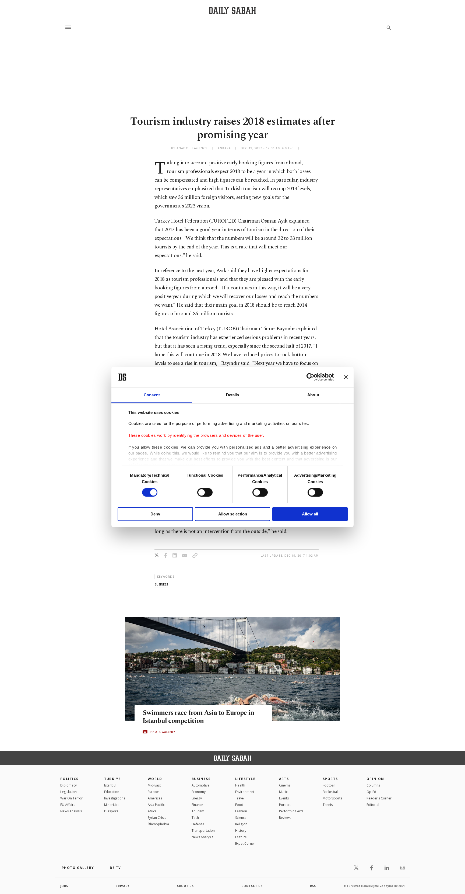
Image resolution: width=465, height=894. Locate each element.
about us (185, 886)
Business (201, 779)
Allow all (310, 514)
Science (240, 817)
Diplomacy (68, 785)
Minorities (111, 804)
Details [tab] (232, 395)
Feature (241, 837)
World (155, 779)
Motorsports (332, 798)
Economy (199, 791)
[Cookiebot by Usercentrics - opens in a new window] (310, 377)
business (161, 584)
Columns (373, 785)
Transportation (203, 830)
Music (283, 791)
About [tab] (313, 395)
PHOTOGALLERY (162, 732)
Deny (155, 514)
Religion (241, 824)
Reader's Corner (379, 798)
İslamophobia (158, 824)
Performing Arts (291, 811)
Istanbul (110, 785)
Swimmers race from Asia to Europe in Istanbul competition (198, 717)
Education (111, 791)
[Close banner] (346, 377)
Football (329, 785)
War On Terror (71, 798)
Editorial (373, 804)
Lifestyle (245, 779)
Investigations (114, 798)
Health (240, 785)
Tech (195, 817)
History (240, 830)
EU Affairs (67, 804)
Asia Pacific (156, 804)
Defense (198, 824)
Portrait (285, 804)
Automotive (200, 785)
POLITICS (69, 779)
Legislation (68, 791)
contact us (252, 886)
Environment (244, 791)
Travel (240, 798)
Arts (284, 779)
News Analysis (71, 811)
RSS (313, 886)
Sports (330, 779)
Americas (155, 798)
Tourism (198, 811)
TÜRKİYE (112, 779)
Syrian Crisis (157, 817)
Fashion (241, 811)
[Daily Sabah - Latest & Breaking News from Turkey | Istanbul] (232, 10)
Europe (153, 791)
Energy (197, 798)
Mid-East (154, 785)
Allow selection (232, 514)
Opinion (375, 779)
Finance (197, 804)
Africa (152, 811)
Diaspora (111, 811)
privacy (122, 886)
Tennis (328, 804)
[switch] (205, 492)
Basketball (331, 791)
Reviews (285, 817)
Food (239, 804)
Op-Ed (371, 791)
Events (284, 798)
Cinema (285, 785)
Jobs (64, 886)
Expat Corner (245, 843)
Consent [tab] (152, 395)
